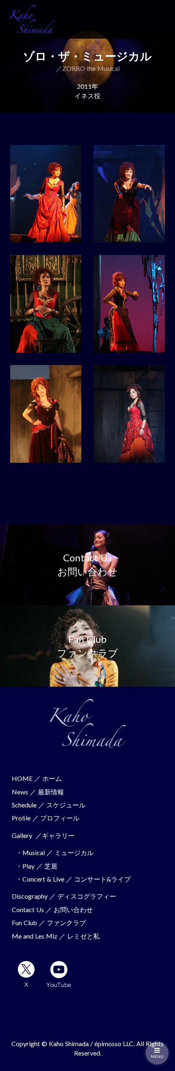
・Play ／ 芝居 (36, 866)
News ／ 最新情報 (38, 792)
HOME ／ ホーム (37, 778)
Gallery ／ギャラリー (43, 835)
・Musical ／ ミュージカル (55, 852)
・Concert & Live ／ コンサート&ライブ (73, 879)
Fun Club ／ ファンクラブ (49, 922)
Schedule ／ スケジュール (48, 805)
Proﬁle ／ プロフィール (45, 818)
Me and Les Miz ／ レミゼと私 (56, 936)
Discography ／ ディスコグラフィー (64, 896)
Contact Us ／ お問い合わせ (52, 909)
